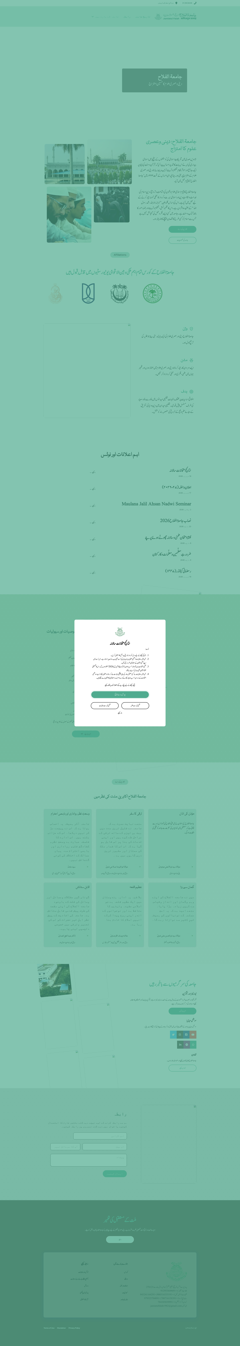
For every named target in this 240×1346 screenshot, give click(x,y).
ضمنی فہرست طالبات (105, 705)
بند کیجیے (120, 713)
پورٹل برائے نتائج (120, 694)
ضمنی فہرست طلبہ (135, 705)
